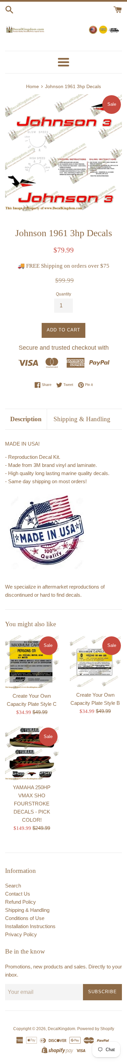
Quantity (63, 294)
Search (13, 885)
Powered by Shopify (95, 1028)
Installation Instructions (30, 926)
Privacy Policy (21, 934)
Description (26, 419)
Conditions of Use (24, 918)
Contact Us (17, 894)
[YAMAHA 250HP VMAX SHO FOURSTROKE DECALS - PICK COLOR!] (32, 753)
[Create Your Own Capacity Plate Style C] (32, 662)
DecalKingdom (61, 1028)
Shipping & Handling (82, 419)
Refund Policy (20, 902)
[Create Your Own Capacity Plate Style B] (95, 661)
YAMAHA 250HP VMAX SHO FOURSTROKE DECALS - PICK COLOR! (31, 803)
